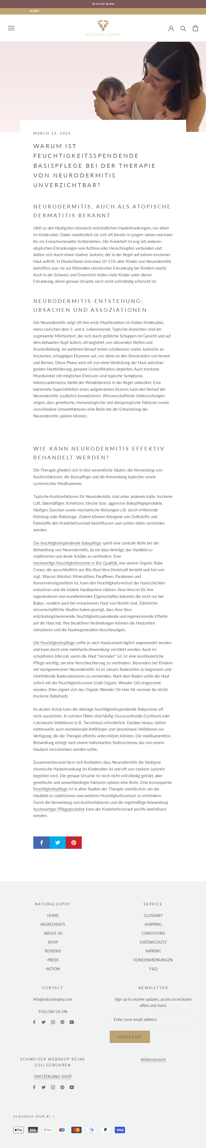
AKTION (53, 968)
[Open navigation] (11, 28)
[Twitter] (44, 1021)
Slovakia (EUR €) (31, 1116)
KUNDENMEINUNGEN (153, 960)
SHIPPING (153, 924)
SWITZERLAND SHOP (53, 1076)
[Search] (183, 28)
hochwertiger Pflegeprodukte (59, 809)
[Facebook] (34, 1021)
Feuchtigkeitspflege (51, 788)
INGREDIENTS (53, 924)
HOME (53, 915)
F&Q (153, 968)
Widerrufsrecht (153, 1059)
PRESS (52, 960)
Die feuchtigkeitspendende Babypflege (67, 542)
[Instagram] (53, 1021)
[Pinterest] (62, 1021)
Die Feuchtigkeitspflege (54, 642)
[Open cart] (195, 28)
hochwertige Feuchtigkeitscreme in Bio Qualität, (75, 562)
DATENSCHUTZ (153, 942)
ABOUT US (53, 933)
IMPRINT (153, 951)
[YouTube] (72, 1021)
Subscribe (129, 1037)
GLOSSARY (153, 915)
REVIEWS (53, 951)
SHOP (53, 942)
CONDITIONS (153, 933)
